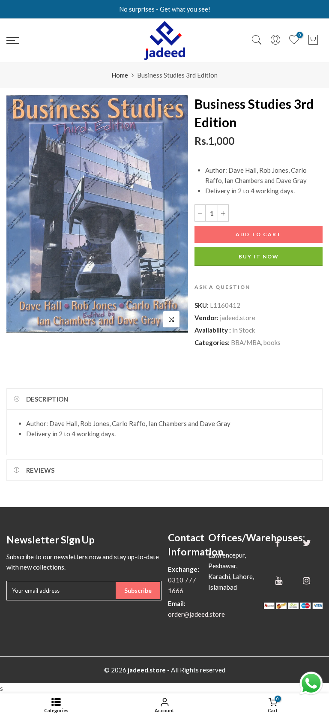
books (272, 342)
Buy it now (259, 256)
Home (119, 75)
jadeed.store (237, 317)
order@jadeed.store (196, 614)
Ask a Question (222, 287)
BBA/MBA (246, 342)
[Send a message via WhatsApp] (311, 683)
